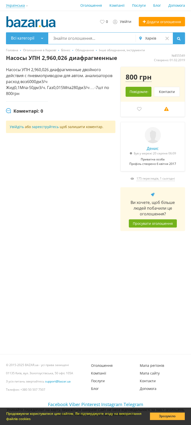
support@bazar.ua (58, 381)
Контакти (167, 91)
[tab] (24, 111)
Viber (74, 404)
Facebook (58, 404)
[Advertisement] (153, 290)
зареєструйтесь (46, 126)
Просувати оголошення (153, 223)
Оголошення (91, 5)
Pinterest (90, 404)
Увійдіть (17, 126)
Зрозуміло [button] (167, 416)
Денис (153, 148)
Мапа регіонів (152, 365)
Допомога (176, 5)
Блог (157, 5)
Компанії (117, 5)
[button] (32, 419)
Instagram (111, 404)
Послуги (139, 5)
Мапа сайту (150, 373)
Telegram (133, 404)
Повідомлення (140, 91)
